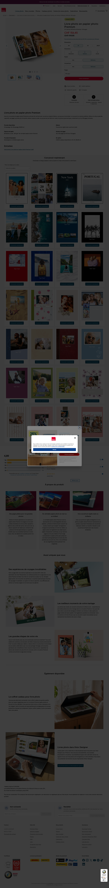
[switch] (104, 880)
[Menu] (107, 870)
